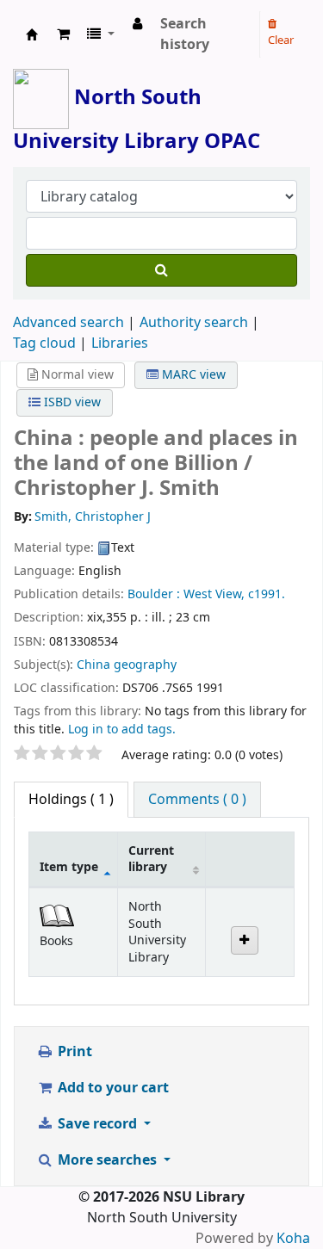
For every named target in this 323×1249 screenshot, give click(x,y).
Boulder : (153, 594)
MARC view (192, 375)
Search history (184, 34)
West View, (214, 594)
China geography (127, 665)
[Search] (161, 270)
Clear (281, 40)
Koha (293, 1238)
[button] (63, 34)
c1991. (266, 594)
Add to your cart (111, 1088)
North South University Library (32, 34)
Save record (97, 1124)
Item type (69, 867)
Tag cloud (44, 343)
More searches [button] (107, 1160)
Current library (151, 859)
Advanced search (68, 322)
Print (73, 1052)
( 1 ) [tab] (71, 799)
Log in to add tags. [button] (122, 729)
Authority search (194, 322)
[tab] (197, 800)
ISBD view (70, 402)
